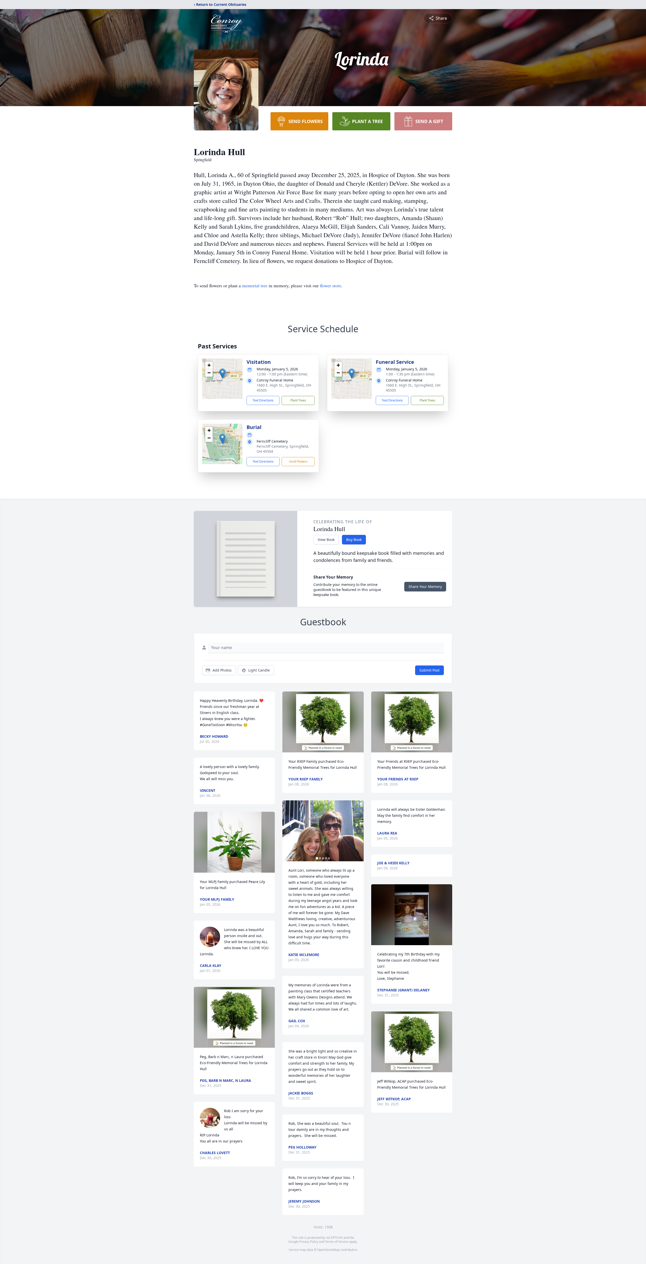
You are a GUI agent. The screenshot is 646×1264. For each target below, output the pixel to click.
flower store (330, 285)
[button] (222, 373)
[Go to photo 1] (317, 858)
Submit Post (429, 670)
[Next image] (359, 831)
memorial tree (254, 285)
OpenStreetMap (328, 1250)
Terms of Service (336, 1241)
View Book (326, 539)
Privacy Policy (308, 1241)
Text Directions (263, 400)
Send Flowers (298, 461)
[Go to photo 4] (326, 858)
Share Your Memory (425, 586)
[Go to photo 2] (320, 858)
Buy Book (354, 539)
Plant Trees (298, 400)
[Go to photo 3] (323, 858)
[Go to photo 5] (329, 858)
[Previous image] (287, 831)
